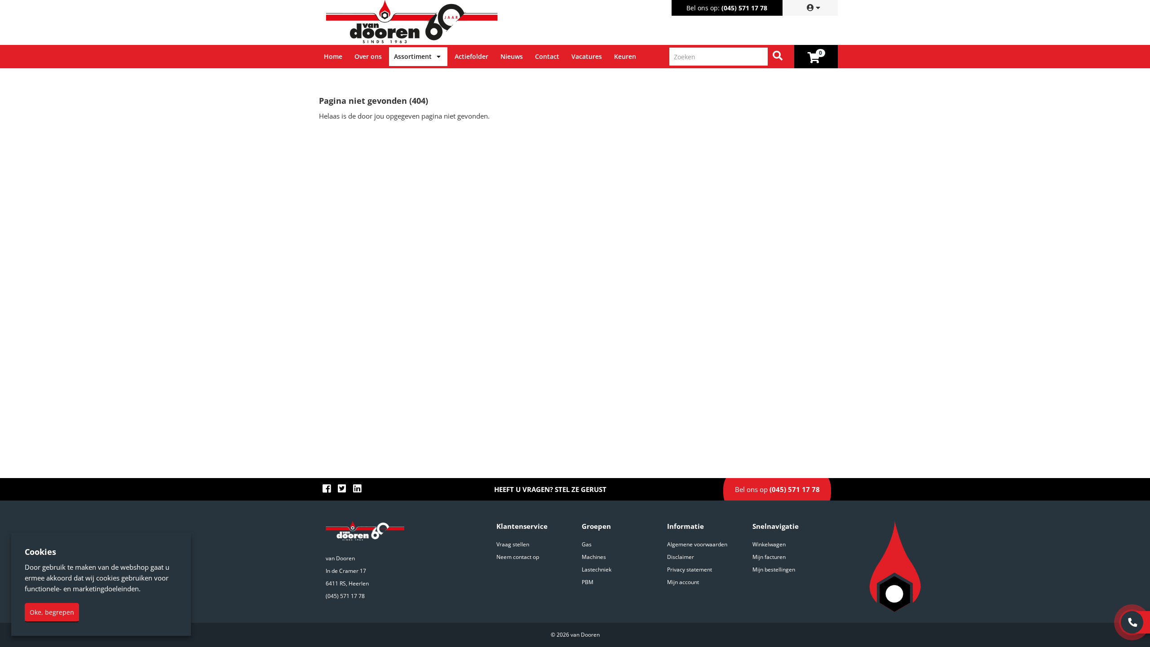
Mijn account (683, 582)
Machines (594, 557)
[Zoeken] (777, 57)
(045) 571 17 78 (744, 8)
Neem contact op (517, 557)
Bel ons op (777, 489)
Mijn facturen (769, 557)
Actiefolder (471, 56)
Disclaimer (680, 557)
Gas (587, 544)
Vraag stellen (512, 544)
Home (333, 56)
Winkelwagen (769, 544)
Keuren (625, 56)
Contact (547, 56)
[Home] (449, 22)
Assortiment (413, 56)
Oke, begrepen (52, 612)
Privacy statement (689, 569)
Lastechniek (596, 569)
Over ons (368, 56)
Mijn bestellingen (773, 569)
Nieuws (511, 56)
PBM (587, 582)
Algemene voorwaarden (697, 544)
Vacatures (586, 56)
